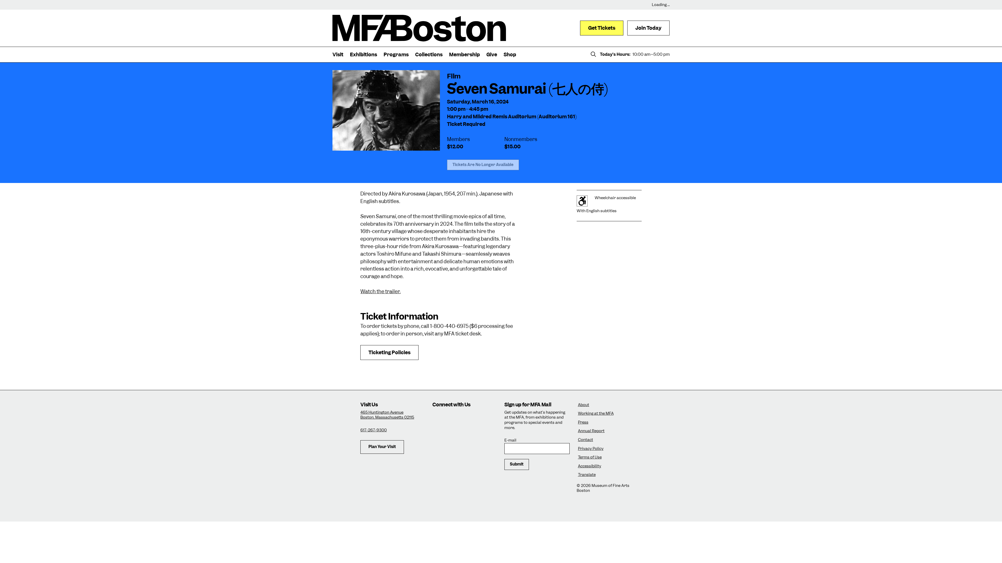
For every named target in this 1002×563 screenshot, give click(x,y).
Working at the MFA (596, 413)
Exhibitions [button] (363, 54)
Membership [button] (464, 54)
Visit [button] (337, 54)
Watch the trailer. (380, 291)
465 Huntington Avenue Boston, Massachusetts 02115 (387, 415)
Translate (587, 474)
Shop (510, 54)
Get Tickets (601, 28)
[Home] (419, 28)
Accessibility (589, 466)
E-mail (510, 440)
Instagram (438, 417)
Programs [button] (396, 54)
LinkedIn (438, 431)
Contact (585, 439)
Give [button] (491, 54)
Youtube (452, 431)
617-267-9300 (373, 430)
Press (583, 422)
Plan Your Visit (382, 446)
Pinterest (467, 431)
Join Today (648, 28)
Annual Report (591, 431)
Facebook (452, 417)
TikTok (467, 417)
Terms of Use (590, 457)
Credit (339, 144)
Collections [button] (429, 54)
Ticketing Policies (389, 352)
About (583, 404)
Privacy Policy (591, 448)
